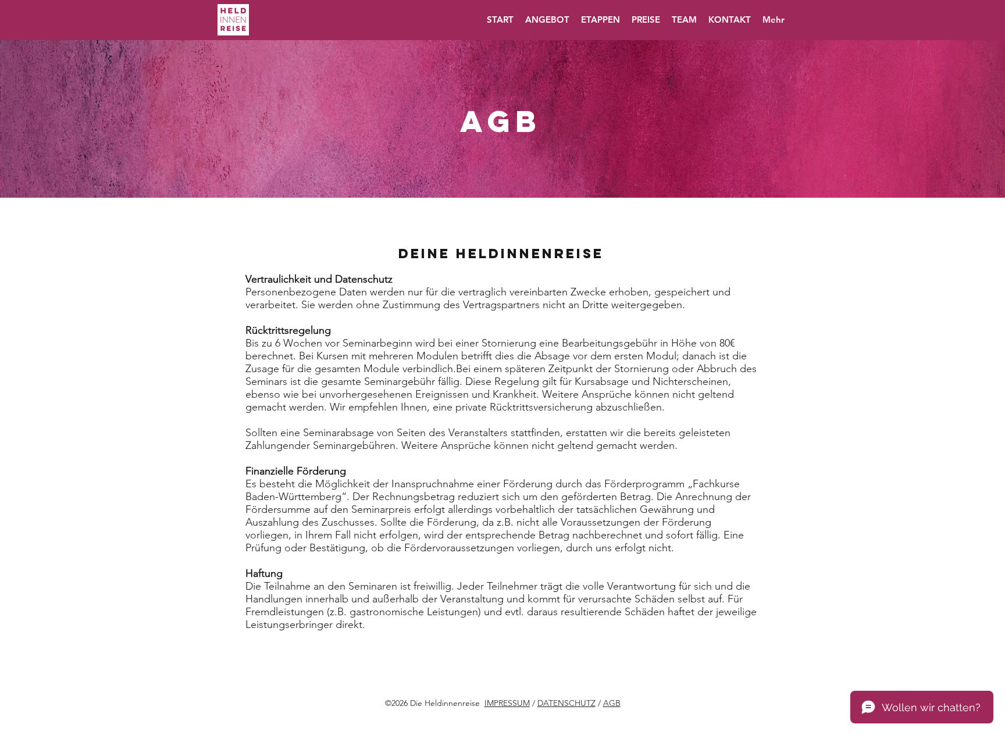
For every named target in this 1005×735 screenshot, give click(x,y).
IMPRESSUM (507, 703)
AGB (612, 703)
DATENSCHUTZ (566, 703)
